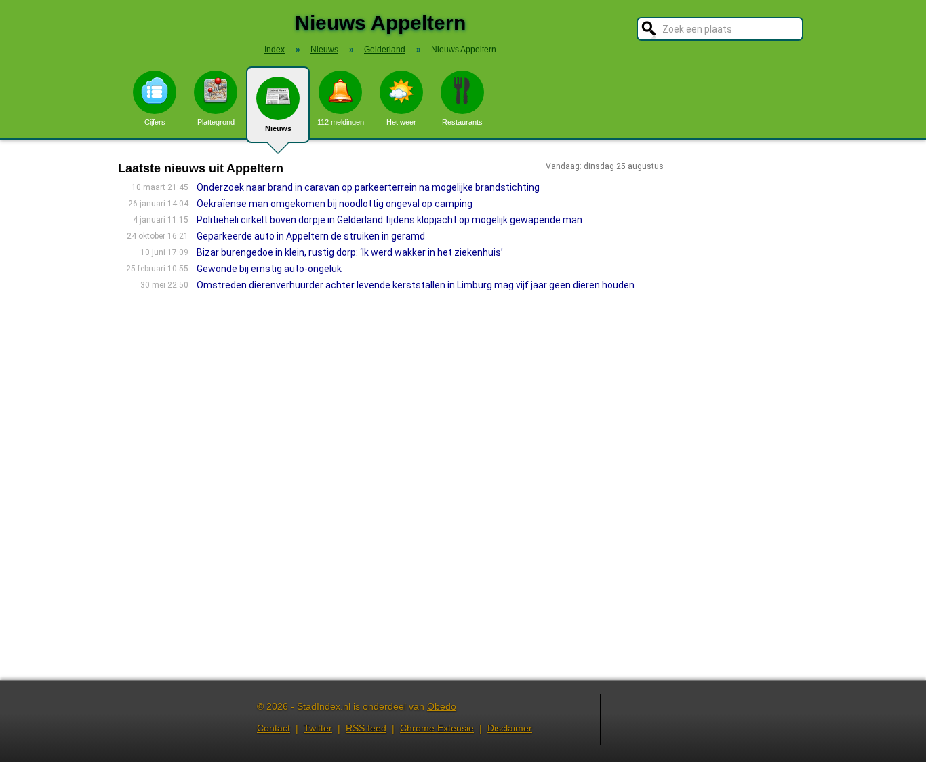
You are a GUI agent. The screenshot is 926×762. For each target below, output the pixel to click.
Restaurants (462, 122)
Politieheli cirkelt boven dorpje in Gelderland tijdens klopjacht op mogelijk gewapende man (389, 219)
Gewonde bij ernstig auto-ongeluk (269, 268)
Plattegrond (216, 122)
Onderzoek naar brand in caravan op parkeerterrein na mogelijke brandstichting (368, 187)
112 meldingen (340, 122)
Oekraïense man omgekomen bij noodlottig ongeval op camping (334, 203)
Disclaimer (509, 728)
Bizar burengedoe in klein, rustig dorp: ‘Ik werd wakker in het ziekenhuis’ (350, 252)
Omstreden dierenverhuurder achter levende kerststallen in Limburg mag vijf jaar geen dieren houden (416, 285)
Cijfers (154, 122)
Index (274, 49)
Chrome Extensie (437, 728)
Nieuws (278, 128)
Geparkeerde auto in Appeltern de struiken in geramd (311, 236)
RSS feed (366, 728)
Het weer (401, 122)
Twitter (318, 728)
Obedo (441, 706)
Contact (273, 728)
